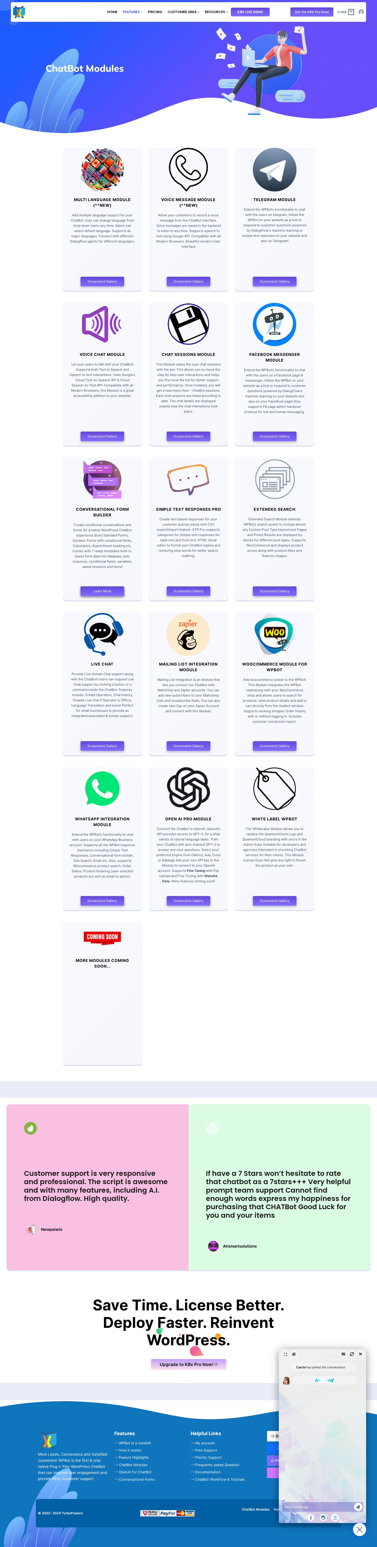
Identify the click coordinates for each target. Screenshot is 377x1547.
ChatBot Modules (255, 1509)
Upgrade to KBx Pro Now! (186, 1364)
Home (112, 11)
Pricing (155, 11)
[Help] (310, 1517)
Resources (215, 11)
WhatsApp (275, 1390)
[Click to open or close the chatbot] (359, 1529)
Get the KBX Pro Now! (312, 12)
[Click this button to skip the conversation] (335, 1517)
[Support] (323, 1517)
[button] (322, 1436)
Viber (275, 1399)
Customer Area (182, 11)
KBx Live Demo (250, 11)
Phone (275, 1408)
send (358, 1507)
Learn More (102, 591)
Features (131, 11)
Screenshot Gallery (102, 281)
